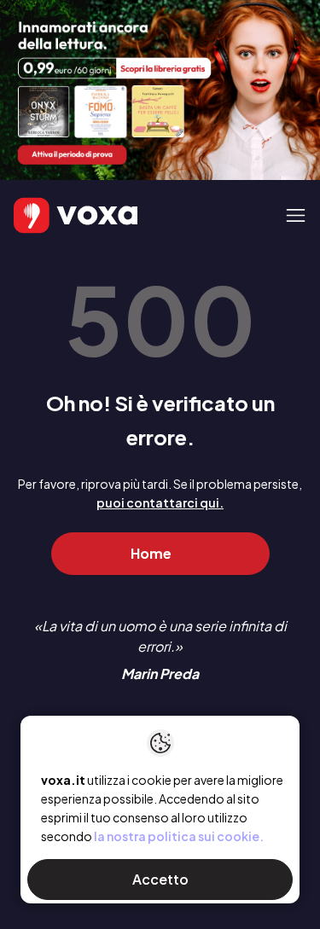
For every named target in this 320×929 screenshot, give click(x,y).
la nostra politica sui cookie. (179, 836)
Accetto (160, 879)
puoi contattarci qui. (160, 502)
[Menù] (295, 215)
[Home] (51, 215)
